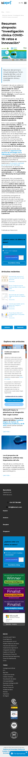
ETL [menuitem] (4, 670)
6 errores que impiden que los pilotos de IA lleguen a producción (16, 305)
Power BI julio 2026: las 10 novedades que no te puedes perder (16, 314)
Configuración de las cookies (14, 396)
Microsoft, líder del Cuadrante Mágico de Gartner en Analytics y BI (17, 296)
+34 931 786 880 (15, 502)
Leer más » (6, 431)
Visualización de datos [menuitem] (9, 679)
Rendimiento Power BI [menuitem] (10, 654)
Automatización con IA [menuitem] (9, 641)
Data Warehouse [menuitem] (8, 685)
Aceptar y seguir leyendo (14, 400)
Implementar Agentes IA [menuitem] (10, 648)
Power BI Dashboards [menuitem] (9, 658)
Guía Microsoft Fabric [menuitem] (9, 637)
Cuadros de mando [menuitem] (8, 674)
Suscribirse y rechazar (14, 404)
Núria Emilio (12, 281)
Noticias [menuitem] (5, 691)
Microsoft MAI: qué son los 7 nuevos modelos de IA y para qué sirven (16, 278)
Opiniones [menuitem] (6, 694)
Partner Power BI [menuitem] (8, 687)
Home (8, 12)
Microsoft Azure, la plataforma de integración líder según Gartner (13, 412)
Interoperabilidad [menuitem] (8, 681)
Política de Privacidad (10, 749)
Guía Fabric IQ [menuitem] (7, 639)
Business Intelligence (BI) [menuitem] (10, 683)
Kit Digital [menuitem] (6, 696)
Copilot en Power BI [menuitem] (9, 652)
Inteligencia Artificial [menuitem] (9, 668)
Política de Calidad (14, 751)
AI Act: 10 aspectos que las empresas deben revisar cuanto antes (17, 287)
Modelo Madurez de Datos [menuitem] (11, 643)
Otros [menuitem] (4, 660)
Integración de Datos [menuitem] (9, 650)
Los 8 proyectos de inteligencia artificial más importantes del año (13, 458)
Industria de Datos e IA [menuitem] (10, 645)
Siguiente (20, 327)
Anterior (7, 327)
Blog (2, 12)
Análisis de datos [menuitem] (8, 689)
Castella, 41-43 (7, 492)
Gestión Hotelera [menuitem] (8, 676)
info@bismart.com (15, 507)
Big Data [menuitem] (5, 672)
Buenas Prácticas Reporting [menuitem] (11, 656)
